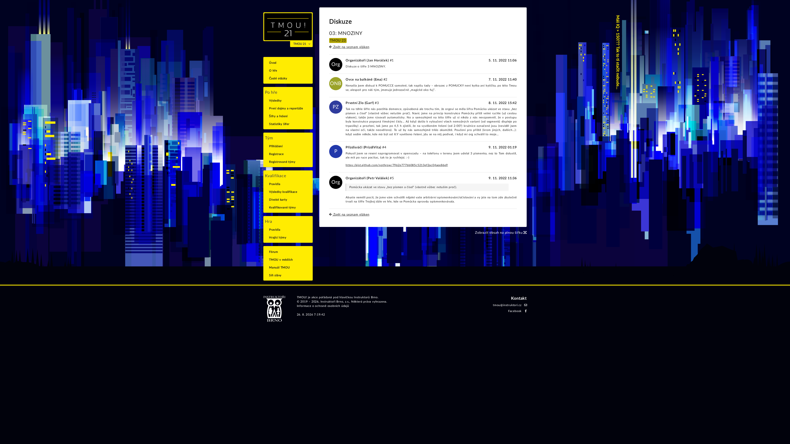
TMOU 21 (299, 44)
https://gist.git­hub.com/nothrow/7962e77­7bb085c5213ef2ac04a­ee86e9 (397, 165)
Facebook (515, 311)
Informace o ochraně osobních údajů (323, 306)
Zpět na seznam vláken (350, 47)
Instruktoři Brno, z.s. (335, 301)
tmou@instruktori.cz (507, 305)
